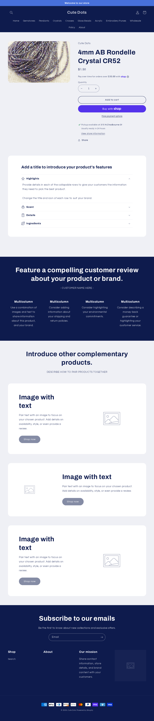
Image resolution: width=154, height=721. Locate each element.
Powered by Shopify (85, 710)
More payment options (112, 116)
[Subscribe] (101, 637)
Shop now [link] (30, 439)
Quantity (82, 82)
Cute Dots (72, 710)
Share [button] (85, 140)
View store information (93, 133)
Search (12, 659)
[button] (11, 12)
